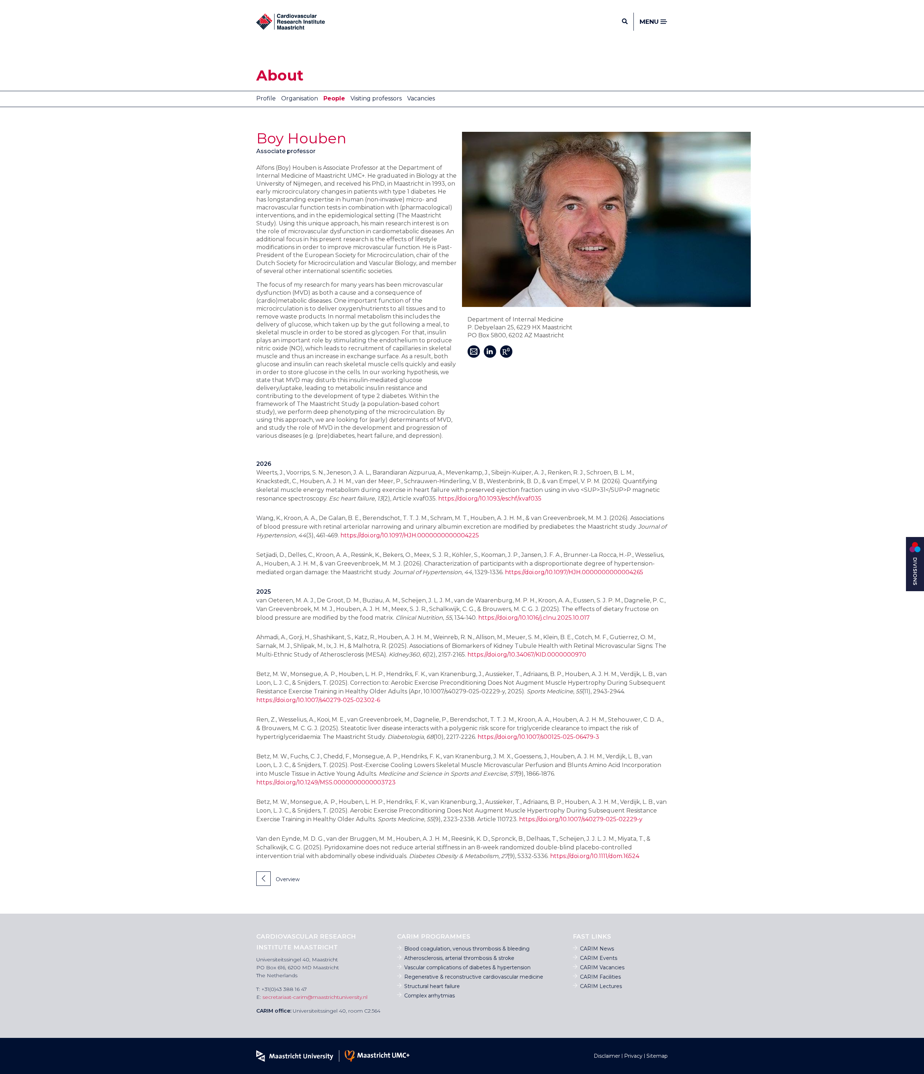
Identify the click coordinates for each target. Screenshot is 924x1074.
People (334, 98)
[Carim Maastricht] (290, 22)
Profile (266, 98)
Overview (287, 879)
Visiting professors (376, 98)
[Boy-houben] (606, 219)
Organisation (299, 98)
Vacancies (421, 98)
